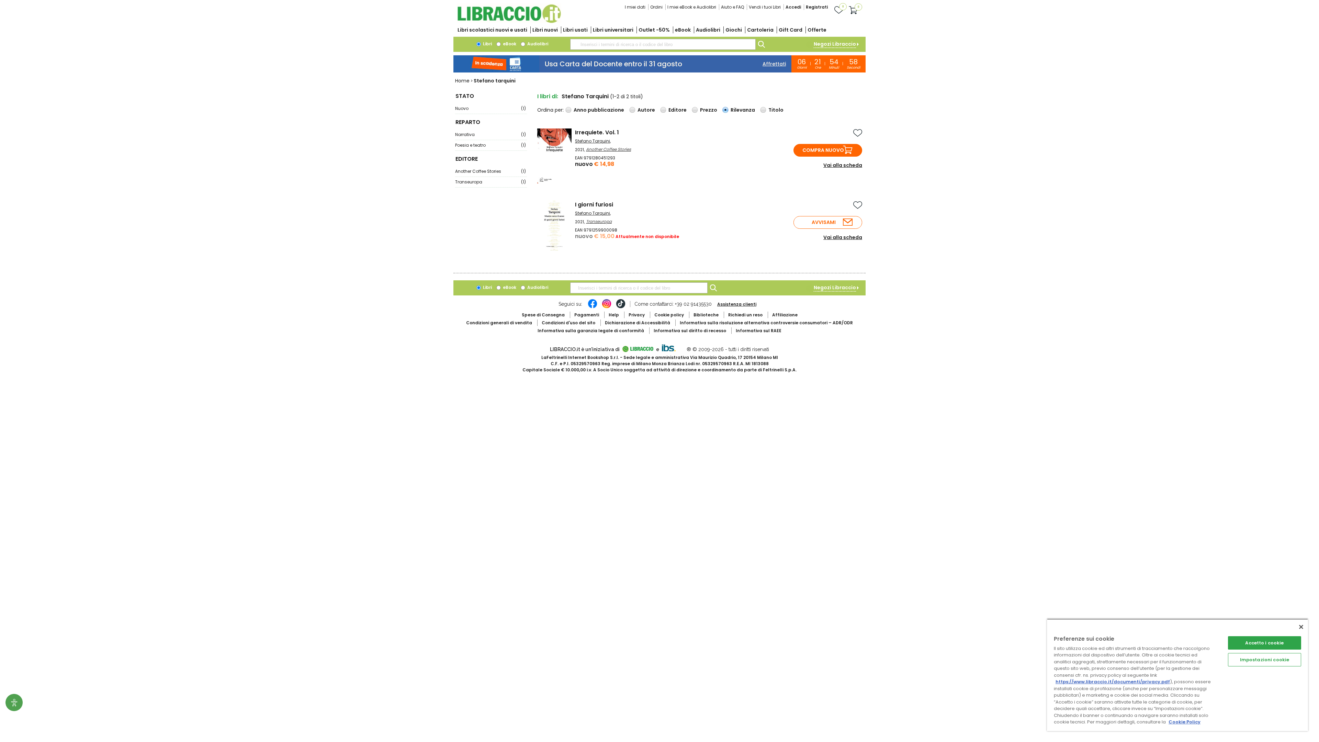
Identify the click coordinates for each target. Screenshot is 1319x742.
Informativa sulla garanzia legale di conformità (591, 331)
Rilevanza (743, 109)
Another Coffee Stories (490, 171)
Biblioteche (706, 315)
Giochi (733, 29)
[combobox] (663, 44)
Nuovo (490, 108)
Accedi (793, 7)
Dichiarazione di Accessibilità (637, 323)
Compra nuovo (823, 150)
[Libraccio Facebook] (592, 307)
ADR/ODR (766, 323)
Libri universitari (613, 29)
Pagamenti (586, 315)
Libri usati (575, 29)
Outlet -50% (654, 29)
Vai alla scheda (842, 165)
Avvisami (824, 222)
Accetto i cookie (1264, 643)
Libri (487, 44)
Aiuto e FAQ (732, 7)
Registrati (817, 7)
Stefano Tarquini (592, 141)
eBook (683, 29)
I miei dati (635, 7)
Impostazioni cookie (1264, 659)
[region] (1177, 675)
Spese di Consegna (543, 315)
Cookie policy (669, 315)
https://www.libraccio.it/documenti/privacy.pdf (1113, 681)
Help (614, 315)
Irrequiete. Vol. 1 (597, 132)
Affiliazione (785, 315)
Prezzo (708, 109)
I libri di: (547, 96)
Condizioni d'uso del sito (568, 323)
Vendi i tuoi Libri (765, 7)
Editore (677, 109)
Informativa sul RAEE (758, 331)
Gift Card (790, 29)
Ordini (656, 7)
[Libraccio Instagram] (606, 307)
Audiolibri (708, 29)
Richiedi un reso (745, 315)
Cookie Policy (1184, 722)
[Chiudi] (1301, 627)
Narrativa (490, 134)
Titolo (775, 109)
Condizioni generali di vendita (499, 323)
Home (462, 80)
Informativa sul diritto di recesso (690, 331)
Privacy (637, 315)
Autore (646, 109)
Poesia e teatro (490, 145)
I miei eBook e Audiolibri (691, 7)
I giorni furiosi (594, 205)
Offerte (817, 29)
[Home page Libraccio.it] (509, 21)
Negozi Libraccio (835, 44)
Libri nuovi (545, 29)
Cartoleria (760, 29)
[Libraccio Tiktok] (620, 307)
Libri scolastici (492, 29)
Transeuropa (490, 182)
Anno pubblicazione (599, 109)
